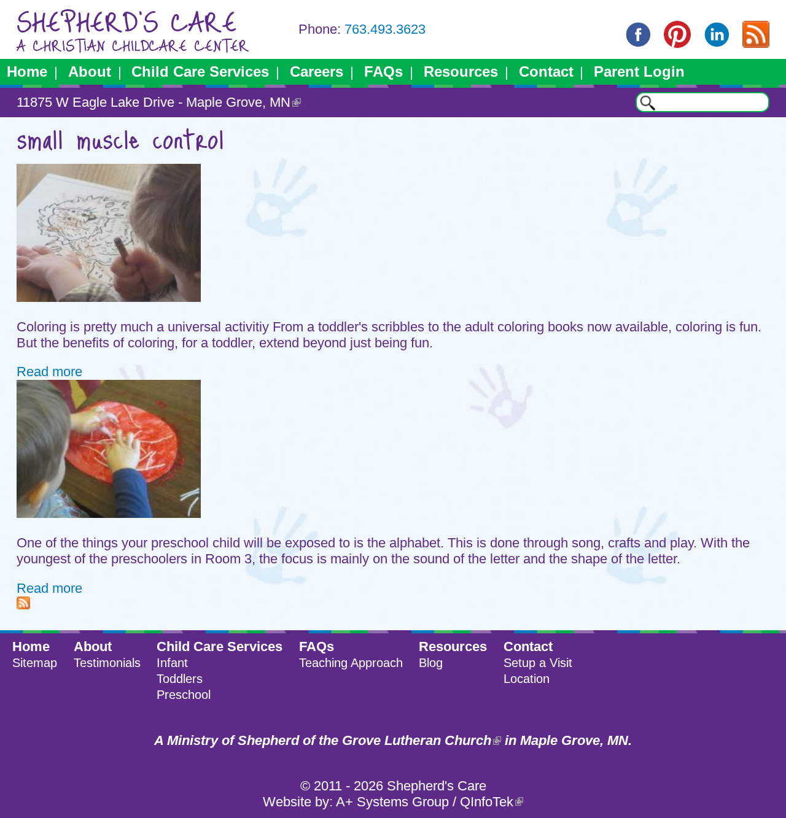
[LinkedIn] (716, 43)
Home (27, 71)
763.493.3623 (385, 29)
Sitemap (34, 662)
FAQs (383, 71)
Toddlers (180, 678)
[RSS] (755, 43)
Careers (316, 71)
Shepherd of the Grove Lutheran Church (364, 740)
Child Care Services (200, 71)
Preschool (184, 694)
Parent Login (639, 71)
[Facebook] (638, 43)
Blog (431, 662)
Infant (172, 662)
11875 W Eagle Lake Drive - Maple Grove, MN (153, 102)
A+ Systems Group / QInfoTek (424, 801)
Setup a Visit (538, 662)
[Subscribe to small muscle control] (23, 604)
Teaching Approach (351, 662)
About (89, 71)
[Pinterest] (677, 43)
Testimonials (107, 662)
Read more (49, 371)
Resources (461, 71)
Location (527, 678)
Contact (546, 71)
